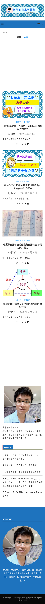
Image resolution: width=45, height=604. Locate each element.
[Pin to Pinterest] (25, 144)
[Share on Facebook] (19, 144)
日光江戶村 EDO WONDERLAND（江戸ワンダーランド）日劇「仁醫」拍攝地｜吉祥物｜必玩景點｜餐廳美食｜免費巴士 (22, 482)
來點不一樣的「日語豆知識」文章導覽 (19, 465)
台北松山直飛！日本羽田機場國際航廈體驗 (21, 472)
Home (4, 32)
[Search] (42, 24)
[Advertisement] (22, 64)
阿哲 (13, 134)
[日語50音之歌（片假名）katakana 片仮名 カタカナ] (22, 104)
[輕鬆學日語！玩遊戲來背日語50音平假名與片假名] (22, 223)
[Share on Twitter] (22, 144)
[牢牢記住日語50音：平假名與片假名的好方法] (22, 282)
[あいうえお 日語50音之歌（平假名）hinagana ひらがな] (22, 163)
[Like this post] (17, 144)
